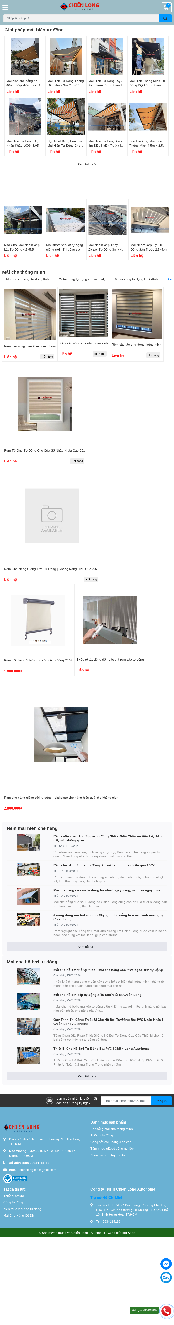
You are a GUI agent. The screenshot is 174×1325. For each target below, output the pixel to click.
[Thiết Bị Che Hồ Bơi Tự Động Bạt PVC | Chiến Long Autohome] (28, 1055)
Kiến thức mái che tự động (22, 1209)
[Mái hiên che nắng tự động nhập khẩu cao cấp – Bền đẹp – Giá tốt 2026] (25, 56)
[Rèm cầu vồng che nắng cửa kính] (83, 313)
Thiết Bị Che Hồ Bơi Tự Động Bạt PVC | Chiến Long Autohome (101, 1048)
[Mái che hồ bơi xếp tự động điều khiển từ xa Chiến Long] (28, 1001)
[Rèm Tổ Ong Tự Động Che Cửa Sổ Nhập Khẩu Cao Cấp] (44, 404)
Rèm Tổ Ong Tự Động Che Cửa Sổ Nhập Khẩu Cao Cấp (44, 450)
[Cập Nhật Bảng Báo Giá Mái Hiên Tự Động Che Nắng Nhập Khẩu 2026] (66, 116)
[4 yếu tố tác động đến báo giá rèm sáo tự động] (110, 620)
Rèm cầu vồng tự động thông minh (137, 344)
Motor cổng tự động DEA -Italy (136, 279)
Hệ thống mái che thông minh (111, 1129)
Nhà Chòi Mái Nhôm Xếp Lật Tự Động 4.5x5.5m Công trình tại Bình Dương (23, 249)
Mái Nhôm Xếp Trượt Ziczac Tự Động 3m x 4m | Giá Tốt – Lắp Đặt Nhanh (107, 249)
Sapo (131, 1232)
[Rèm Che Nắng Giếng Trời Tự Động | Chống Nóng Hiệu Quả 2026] (51, 515)
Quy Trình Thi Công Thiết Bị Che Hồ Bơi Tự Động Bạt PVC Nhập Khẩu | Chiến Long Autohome (108, 1021)
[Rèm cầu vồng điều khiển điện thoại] (30, 314)
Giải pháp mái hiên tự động (34, 29)
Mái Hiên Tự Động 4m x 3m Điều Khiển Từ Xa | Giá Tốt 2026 (105, 145)
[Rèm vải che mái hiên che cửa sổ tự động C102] (38, 620)
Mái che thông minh (23, 272)
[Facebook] (166, 1264)
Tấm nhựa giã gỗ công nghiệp (112, 1148)
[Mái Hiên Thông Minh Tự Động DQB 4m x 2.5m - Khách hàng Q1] (148, 56)
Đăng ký (161, 1101)
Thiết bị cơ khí (13, 1196)
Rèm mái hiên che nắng (32, 828)
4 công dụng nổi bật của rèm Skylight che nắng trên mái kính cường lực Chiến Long (109, 917)
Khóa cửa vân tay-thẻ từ (107, 1155)
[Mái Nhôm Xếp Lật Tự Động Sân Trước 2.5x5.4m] (149, 220)
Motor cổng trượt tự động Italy (27, 279)
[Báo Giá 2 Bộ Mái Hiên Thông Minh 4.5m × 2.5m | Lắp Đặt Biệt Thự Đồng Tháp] (148, 116)
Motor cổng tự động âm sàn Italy (82, 279)
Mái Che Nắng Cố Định (19, 1215)
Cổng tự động (13, 1202)
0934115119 (40, 1162)
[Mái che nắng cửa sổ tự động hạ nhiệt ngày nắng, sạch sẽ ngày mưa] (28, 896)
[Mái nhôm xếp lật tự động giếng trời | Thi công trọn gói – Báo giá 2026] (65, 220)
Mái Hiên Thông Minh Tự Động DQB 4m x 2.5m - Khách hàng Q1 (147, 85)
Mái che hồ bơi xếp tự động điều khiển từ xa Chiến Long (97, 995)
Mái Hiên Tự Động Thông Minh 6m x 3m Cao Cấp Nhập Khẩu (65, 85)
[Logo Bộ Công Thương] (15, 1178)
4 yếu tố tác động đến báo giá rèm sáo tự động (110, 659)
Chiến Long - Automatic (88, 1232)
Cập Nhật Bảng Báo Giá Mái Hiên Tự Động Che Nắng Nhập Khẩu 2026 (64, 145)
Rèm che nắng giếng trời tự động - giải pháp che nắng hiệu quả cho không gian (61, 797)
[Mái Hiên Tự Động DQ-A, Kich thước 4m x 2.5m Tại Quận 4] (107, 56)
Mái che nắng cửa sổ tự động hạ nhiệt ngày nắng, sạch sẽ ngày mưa (106, 890)
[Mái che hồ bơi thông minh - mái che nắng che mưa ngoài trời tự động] (28, 976)
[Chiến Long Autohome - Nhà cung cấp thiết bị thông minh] (87, 7)
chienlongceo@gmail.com (37, 1170)
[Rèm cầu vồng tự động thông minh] (137, 314)
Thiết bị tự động (101, 1135)
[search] (165, 18)
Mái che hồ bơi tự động (32, 961)
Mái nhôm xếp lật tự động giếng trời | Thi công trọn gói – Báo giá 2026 (64, 249)
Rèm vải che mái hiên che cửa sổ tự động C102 (38, 660)
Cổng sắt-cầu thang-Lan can (110, 1142)
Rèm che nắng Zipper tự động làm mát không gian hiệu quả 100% (104, 865)
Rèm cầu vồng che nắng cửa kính (83, 343)
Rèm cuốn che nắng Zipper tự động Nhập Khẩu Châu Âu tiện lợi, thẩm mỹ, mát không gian (107, 838)
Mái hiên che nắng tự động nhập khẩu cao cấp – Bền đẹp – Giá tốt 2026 (24, 85)
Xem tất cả (86, 164)
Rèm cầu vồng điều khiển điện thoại (30, 346)
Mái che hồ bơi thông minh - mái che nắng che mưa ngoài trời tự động (108, 970)
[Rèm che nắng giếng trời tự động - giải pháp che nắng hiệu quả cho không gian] (61, 735)
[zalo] (166, 1277)
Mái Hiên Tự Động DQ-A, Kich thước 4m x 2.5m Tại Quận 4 (106, 85)
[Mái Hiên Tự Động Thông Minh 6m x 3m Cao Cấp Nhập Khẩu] (66, 56)
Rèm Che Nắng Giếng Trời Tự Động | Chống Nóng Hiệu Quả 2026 (51, 569)
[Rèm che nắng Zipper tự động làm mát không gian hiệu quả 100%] (28, 869)
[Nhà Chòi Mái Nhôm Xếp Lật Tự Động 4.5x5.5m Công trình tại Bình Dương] (23, 220)
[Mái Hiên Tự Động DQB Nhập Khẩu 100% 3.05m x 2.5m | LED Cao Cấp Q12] (25, 116)
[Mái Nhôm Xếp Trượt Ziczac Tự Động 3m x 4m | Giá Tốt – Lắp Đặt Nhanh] (107, 220)
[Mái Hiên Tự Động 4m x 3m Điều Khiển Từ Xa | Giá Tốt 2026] (107, 116)
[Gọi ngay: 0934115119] (166, 1311)
